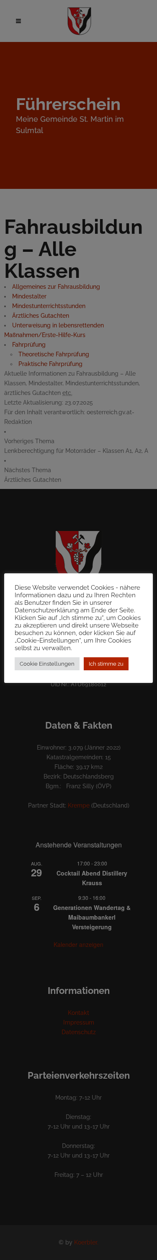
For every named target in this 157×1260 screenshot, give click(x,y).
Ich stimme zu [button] (106, 664)
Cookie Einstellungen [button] (47, 664)
